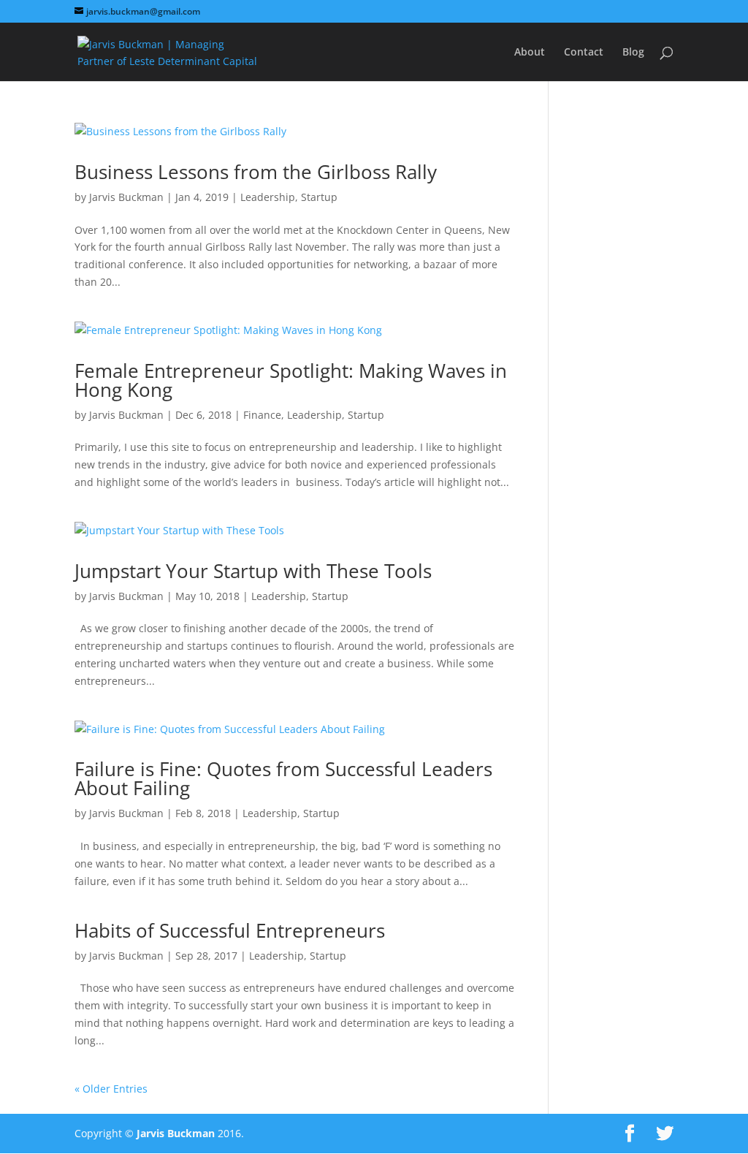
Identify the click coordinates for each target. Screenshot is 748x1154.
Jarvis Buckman (126, 197)
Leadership (267, 197)
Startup (319, 197)
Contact (583, 52)
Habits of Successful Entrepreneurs (230, 930)
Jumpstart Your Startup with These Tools (253, 571)
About (529, 52)
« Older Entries (111, 1089)
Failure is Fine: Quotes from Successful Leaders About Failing (283, 778)
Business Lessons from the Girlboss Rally (256, 172)
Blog (633, 52)
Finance (262, 415)
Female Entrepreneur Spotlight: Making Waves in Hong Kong (291, 380)
